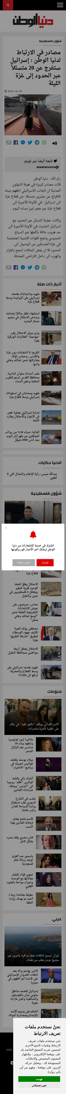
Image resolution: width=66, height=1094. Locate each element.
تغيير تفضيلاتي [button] (39, 1085)
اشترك (45, 562)
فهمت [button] (39, 1079)
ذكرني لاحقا (24, 562)
